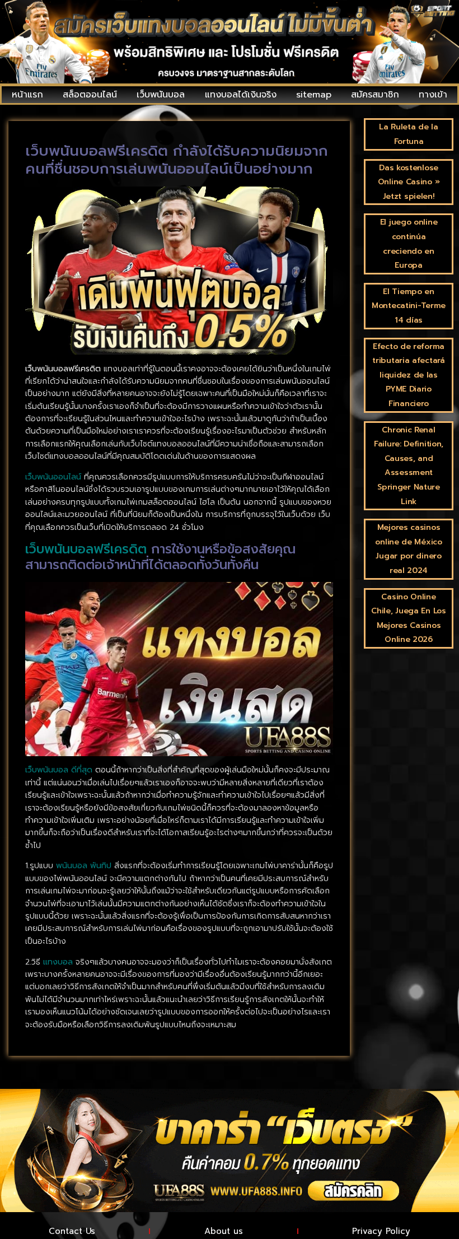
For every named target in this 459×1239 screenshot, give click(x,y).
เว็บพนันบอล (161, 94)
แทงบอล (58, 962)
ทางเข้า (433, 94)
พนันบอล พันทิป (83, 866)
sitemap (313, 94)
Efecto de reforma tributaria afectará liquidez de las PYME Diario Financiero (408, 375)
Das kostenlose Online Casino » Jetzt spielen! (409, 182)
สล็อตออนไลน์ (90, 94)
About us (223, 1231)
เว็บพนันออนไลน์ (53, 477)
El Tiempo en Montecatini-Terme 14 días (409, 306)
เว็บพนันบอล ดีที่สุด (58, 770)
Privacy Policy (381, 1231)
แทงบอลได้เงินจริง (241, 94)
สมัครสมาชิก (375, 94)
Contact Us (72, 1231)
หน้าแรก (27, 94)
